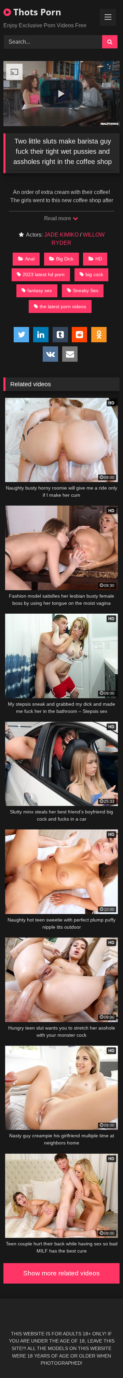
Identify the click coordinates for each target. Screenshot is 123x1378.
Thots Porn (36, 12)
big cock (94, 274)
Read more (58, 218)
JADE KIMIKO (61, 235)
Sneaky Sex (85, 290)
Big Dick (64, 258)
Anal (30, 258)
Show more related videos (61, 1273)
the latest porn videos (63, 306)
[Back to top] (101, 1357)
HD (98, 258)
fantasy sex (39, 290)
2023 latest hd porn (44, 274)
